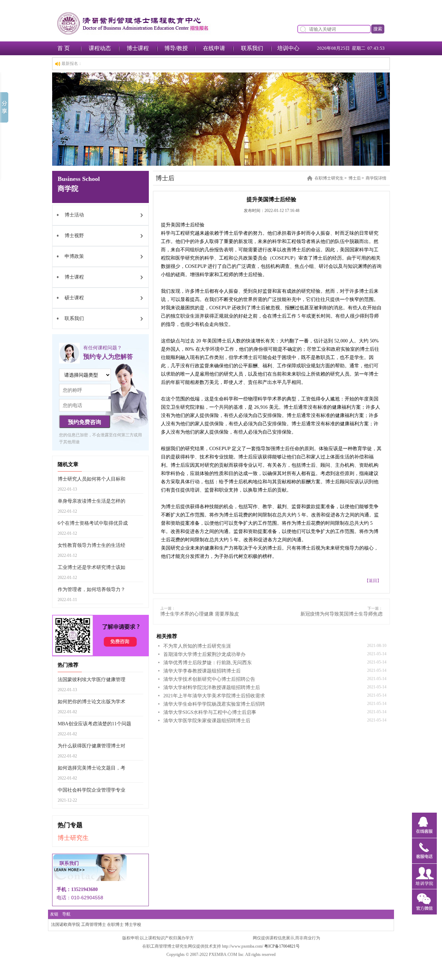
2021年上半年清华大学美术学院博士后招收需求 (214, 695)
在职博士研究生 (329, 178)
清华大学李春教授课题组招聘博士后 (202, 671)
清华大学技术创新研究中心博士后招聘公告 (209, 679)
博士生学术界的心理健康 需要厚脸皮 (199, 614)
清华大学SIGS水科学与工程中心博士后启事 (209, 712)
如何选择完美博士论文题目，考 (91, 768)
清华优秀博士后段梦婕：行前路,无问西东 (207, 662)
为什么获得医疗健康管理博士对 (91, 745)
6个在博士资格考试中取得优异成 (93, 523)
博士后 (354, 178)
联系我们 (252, 48)
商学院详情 (376, 178)
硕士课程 (74, 297)
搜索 (377, 28)
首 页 (63, 48)
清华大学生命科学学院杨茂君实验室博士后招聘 (214, 704)
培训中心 (288, 48)
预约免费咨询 (84, 422)
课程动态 (100, 48)
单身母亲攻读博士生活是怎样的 (91, 501)
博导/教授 (176, 48)
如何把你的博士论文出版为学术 (91, 701)
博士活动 (74, 214)
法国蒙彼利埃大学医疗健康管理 (91, 679)
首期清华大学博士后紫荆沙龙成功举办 (204, 654)
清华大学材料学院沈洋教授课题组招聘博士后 (211, 687)
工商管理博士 (93, 924)
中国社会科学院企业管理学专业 (91, 790)
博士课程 (138, 48)
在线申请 (214, 48)
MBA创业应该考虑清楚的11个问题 (94, 723)
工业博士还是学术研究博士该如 (91, 567)
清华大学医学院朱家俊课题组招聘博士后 (206, 720)
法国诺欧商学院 (65, 924)
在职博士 (115, 924)
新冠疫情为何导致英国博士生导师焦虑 (341, 614)
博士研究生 (73, 837)
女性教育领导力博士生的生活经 (91, 545)
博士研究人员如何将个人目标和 (91, 479)
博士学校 (133, 924)
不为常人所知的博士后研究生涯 (197, 646)
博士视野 (74, 235)
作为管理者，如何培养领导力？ (91, 589)
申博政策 (74, 256)
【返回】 (373, 580)
